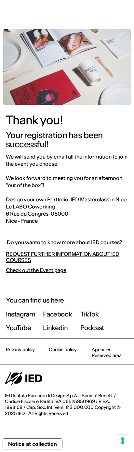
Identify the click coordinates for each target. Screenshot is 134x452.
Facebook (57, 314)
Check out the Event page (36, 270)
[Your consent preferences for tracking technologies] (122, 440)
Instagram (20, 314)
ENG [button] (72, 13)
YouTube (18, 328)
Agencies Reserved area (107, 352)
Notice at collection (32, 444)
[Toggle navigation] (124, 13)
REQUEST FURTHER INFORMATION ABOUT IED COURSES (62, 257)
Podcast (92, 328)
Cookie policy (63, 349)
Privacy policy (20, 349)
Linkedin (55, 328)
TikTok (89, 314)
